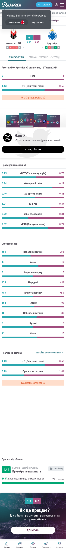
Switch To (14, 22)
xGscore (43, 57)
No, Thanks (37, 22)
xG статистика (16, 57)
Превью (33, 57)
